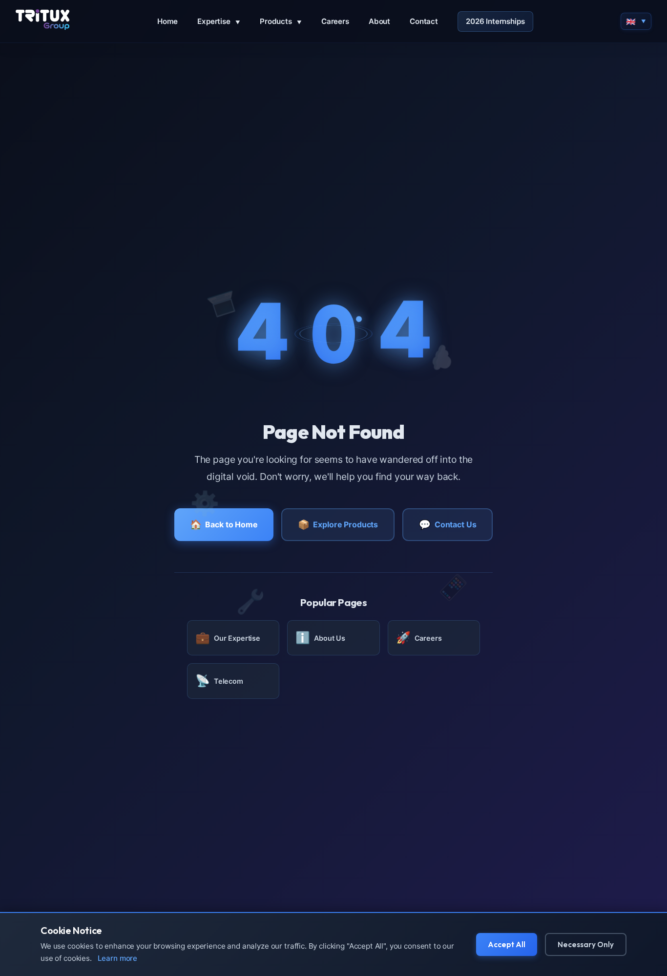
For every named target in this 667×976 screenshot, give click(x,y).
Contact (424, 21)
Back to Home (224, 524)
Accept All (506, 944)
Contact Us (447, 524)
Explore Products (338, 524)
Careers (335, 21)
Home (167, 21)
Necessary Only (586, 944)
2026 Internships (495, 21)
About (379, 21)
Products (281, 21)
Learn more (118, 958)
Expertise (218, 21)
